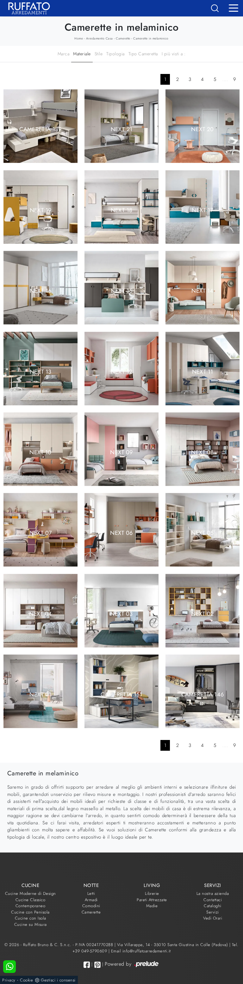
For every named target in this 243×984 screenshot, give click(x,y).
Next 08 (202, 452)
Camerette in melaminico (151, 38)
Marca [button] (64, 54)
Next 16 (41, 291)
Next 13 (41, 371)
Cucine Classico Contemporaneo (31, 903)
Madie (152, 906)
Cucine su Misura (30, 924)
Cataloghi (212, 906)
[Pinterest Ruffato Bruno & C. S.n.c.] (97, 964)
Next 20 (202, 129)
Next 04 (40, 613)
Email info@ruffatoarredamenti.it (141, 951)
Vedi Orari (212, 918)
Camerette (123, 38)
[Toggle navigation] (233, 7)
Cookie (26, 980)
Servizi (212, 912)
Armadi (91, 900)
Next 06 (121, 533)
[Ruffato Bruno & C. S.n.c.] (26, 8)
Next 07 (40, 533)
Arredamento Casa (99, 38)
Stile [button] (99, 54)
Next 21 (122, 129)
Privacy (9, 980)
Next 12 (122, 371)
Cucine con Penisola (30, 912)
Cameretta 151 (121, 694)
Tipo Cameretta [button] (143, 54)
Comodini (91, 906)
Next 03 (121, 613)
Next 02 (202, 613)
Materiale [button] (82, 54)
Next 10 (40, 452)
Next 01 (40, 694)
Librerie (152, 893)
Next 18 (122, 210)
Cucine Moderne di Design (30, 893)
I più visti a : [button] (174, 54)
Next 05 (202, 533)
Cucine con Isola (30, 918)
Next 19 (41, 210)
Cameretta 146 (202, 694)
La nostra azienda (212, 893)
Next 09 (121, 452)
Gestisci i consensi (58, 980)
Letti (91, 893)
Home (78, 38)
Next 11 (202, 371)
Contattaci (212, 900)
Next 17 (202, 210)
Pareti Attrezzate (152, 900)
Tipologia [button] (115, 54)
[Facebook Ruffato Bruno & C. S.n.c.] (87, 964)
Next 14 (202, 291)
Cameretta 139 (40, 129)
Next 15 (122, 291)
